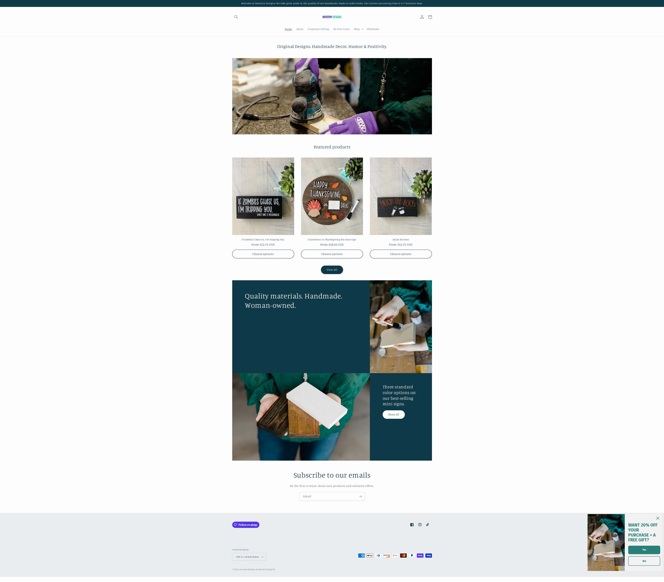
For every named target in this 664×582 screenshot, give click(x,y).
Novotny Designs (247, 569)
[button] (236, 17)
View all (332, 269)
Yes (644, 549)
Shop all (393, 414)
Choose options (263, 254)
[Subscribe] (361, 496)
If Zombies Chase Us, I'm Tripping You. (263, 239)
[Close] (658, 518)
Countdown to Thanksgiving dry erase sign (332, 239)
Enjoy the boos (401, 239)
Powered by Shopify (265, 569)
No (644, 561)
